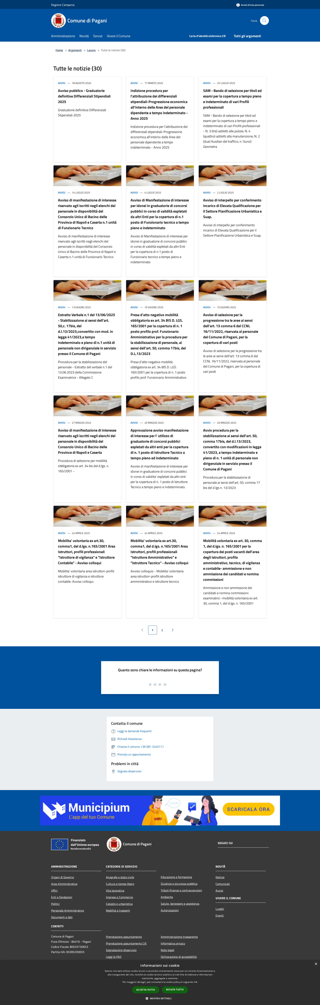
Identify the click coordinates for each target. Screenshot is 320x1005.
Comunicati (223, 884)
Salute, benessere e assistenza (180, 903)
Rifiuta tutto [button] (175, 989)
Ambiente (167, 897)
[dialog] (160, 982)
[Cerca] (264, 20)
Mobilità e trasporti (118, 910)
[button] (159, 998)
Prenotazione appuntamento (124, 937)
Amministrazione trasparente (179, 937)
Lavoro (91, 50)
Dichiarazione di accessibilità (179, 957)
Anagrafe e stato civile (120, 877)
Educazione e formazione (176, 877)
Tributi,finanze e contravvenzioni (181, 890)
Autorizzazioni (170, 910)
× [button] (315, 964)
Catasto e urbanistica (119, 904)
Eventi (220, 915)
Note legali (167, 950)
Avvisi (61, 83)
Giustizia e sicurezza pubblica (179, 883)
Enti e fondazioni (61, 897)
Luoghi (220, 909)
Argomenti (75, 50)
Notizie (220, 877)
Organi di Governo (62, 877)
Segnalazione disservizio (121, 950)
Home (59, 50)
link (195, 982)
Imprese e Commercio (119, 897)
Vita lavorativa (115, 890)
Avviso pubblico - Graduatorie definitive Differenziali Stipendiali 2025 (84, 96)
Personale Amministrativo (67, 910)
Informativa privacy (173, 943)
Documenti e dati (62, 917)
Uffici (54, 890)
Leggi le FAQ (113, 957)
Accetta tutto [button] (145, 989)
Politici (55, 904)
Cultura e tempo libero (120, 884)
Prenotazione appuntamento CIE (126, 943)
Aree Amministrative (64, 884)
